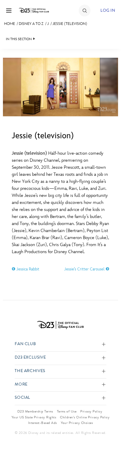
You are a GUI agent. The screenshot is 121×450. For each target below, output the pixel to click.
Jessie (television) (70, 23)
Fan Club (25, 344)
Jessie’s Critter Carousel (85, 269)
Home (9, 23)
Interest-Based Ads (42, 422)
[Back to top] (109, 430)
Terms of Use (67, 411)
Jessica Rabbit (27, 269)
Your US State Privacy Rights (33, 417)
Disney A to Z (31, 23)
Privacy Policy (91, 411)
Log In (107, 10)
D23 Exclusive (30, 357)
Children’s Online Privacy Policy (85, 417)
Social (22, 397)
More (21, 384)
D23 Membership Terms (35, 411)
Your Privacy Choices (77, 422)
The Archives (30, 371)
